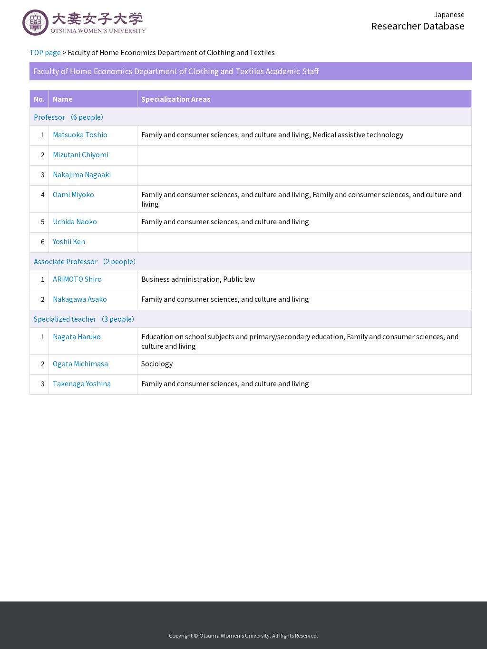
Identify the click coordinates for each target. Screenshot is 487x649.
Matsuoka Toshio (80, 134)
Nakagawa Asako (80, 299)
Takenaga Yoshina (82, 383)
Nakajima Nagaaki (82, 174)
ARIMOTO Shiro (77, 279)
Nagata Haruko (77, 336)
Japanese (449, 14)
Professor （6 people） (70, 117)
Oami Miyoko (73, 194)
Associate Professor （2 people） (87, 261)
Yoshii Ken (69, 241)
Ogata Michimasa (80, 363)
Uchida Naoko (75, 221)
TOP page (45, 52)
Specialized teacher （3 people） (86, 319)
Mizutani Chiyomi (80, 154)
